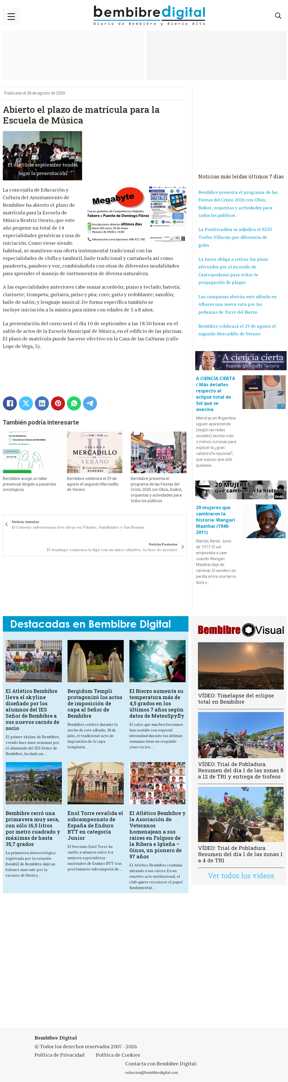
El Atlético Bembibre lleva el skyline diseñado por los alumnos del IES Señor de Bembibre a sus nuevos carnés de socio (32, 709)
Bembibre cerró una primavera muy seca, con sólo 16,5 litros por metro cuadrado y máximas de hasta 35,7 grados (33, 828)
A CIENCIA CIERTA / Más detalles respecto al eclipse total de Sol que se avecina (215, 393)
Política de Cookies (118, 1054)
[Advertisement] (100, 964)
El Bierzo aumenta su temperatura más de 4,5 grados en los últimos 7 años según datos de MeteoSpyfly (156, 703)
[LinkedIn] (42, 403)
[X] (26, 403)
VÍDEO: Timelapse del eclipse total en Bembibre (236, 698)
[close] (11, 16)
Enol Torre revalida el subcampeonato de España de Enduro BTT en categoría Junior (95, 825)
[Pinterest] (58, 403)
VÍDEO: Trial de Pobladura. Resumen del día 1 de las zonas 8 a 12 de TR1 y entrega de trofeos (241, 770)
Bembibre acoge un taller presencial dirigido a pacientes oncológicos (29, 484)
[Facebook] (10, 403)
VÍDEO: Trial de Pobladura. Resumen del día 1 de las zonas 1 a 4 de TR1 (240, 854)
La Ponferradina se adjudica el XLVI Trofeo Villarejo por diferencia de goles (235, 237)
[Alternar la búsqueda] (278, 15)
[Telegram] (90, 403)
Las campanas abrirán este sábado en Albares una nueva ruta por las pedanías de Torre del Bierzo (237, 304)
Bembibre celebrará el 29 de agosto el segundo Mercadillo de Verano (93, 484)
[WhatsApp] (74, 403)
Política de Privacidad (59, 1054)
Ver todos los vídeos (241, 875)
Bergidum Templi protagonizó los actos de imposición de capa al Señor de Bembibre (95, 703)
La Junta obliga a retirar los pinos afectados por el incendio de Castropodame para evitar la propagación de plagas (233, 271)
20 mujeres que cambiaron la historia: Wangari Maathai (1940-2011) (215, 519)
